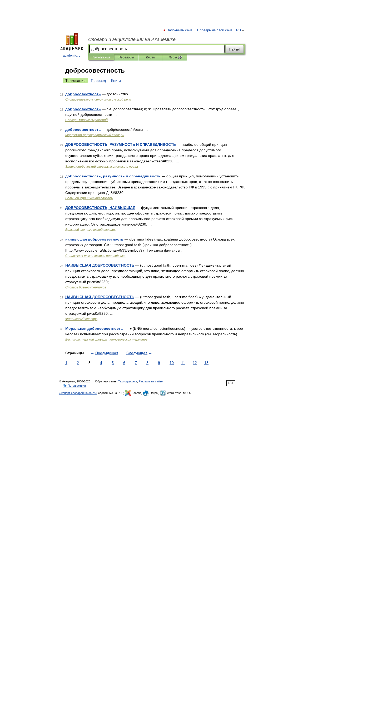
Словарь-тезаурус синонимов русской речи (98, 99)
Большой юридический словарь (89, 198)
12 (195, 363)
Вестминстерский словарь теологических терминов (106, 339)
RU (238, 30)
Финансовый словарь (81, 319)
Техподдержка (127, 381)
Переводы (126, 57)
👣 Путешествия (74, 385)
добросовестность (83, 94)
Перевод (98, 80)
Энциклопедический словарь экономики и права (101, 166)
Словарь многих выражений (86, 120)
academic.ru (72, 55)
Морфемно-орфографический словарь (94, 135)
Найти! (234, 49)
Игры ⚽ (175, 57)
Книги (150, 57)
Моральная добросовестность (94, 328)
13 (206, 363)
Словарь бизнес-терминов (85, 287)
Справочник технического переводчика (95, 256)
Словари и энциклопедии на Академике (132, 39)
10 (172, 363)
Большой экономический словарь (90, 230)
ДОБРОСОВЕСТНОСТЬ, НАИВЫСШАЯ (100, 208)
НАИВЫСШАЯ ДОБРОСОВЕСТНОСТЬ (99, 265)
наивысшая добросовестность (94, 239)
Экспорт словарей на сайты (78, 393)
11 (183, 363)
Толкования (101, 57)
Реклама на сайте (151, 381)
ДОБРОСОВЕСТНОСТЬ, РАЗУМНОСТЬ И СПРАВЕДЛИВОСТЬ (120, 144)
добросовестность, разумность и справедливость (113, 176)
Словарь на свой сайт (214, 30)
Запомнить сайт (179, 30)
